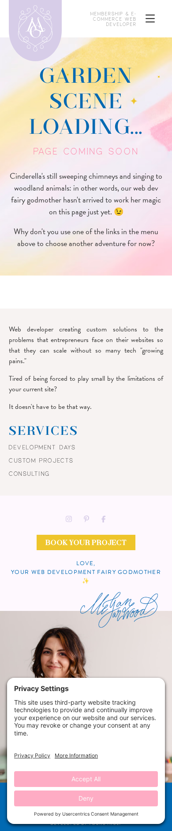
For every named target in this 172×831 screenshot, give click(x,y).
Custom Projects (41, 460)
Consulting (29, 473)
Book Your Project (86, 543)
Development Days (42, 447)
